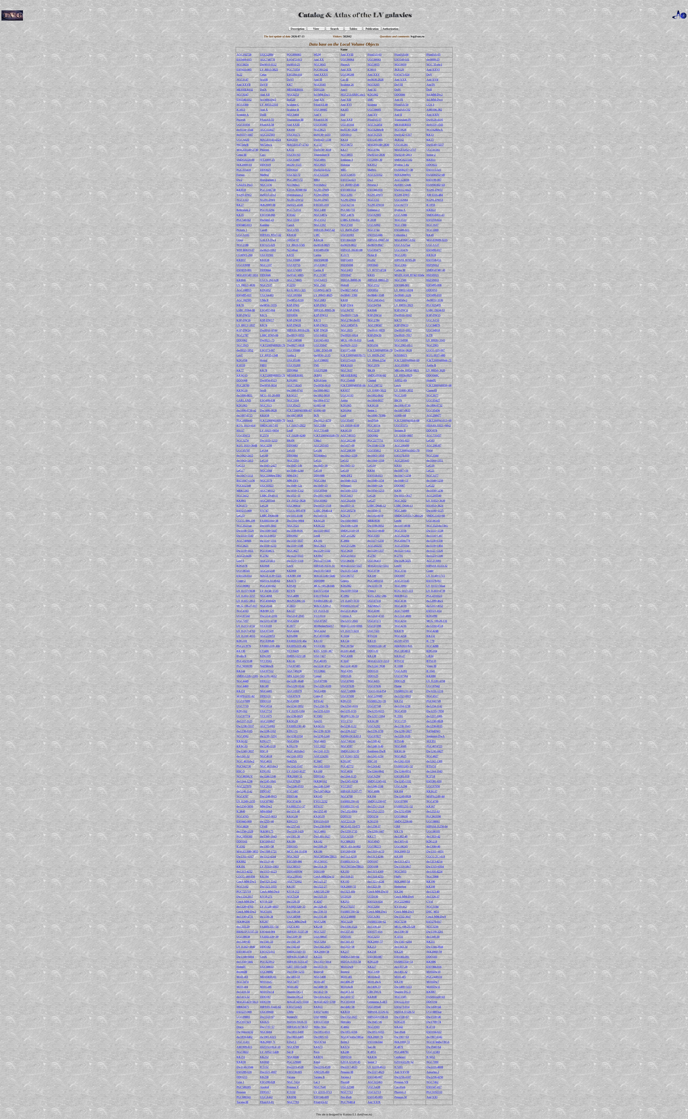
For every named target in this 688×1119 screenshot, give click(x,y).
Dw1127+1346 (322, 560)
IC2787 (371, 555)
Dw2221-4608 (434, 1067)
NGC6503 (373, 1026)
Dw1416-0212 (322, 996)
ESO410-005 (244, 69)
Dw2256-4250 (434, 1077)
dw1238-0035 (434, 726)
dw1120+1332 (322, 550)
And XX (319, 59)
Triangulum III (295, 119)
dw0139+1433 (322, 134)
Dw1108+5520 (245, 530)
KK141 (291, 661)
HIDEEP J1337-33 (247, 931)
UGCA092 (373, 224)
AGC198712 (374, 385)
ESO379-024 (321, 595)
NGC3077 (432, 395)
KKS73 (318, 1046)
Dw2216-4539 (322, 1067)
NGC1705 (293, 229)
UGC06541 (243, 570)
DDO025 (265, 169)
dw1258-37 (374, 826)
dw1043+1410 (375, 455)
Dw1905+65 (321, 1036)
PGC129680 (294, 1062)
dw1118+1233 (268, 545)
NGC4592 (242, 736)
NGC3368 (266, 470)
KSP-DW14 (374, 315)
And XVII (432, 79)
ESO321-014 (433, 610)
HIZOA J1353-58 (351, 961)
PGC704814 (348, 1102)
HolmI (263, 360)
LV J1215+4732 (245, 625)
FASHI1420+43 (435, 996)
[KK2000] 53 (402, 851)
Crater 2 (241, 580)
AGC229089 (374, 696)
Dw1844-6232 (244, 1031)
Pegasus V (293, 1087)
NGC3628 (347, 550)
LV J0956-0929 (403, 375)
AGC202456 (348, 500)
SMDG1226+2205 (247, 676)
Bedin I (345, 1041)
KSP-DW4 (347, 305)
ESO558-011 (433, 260)
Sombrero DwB (376, 751)
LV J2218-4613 (376, 1067)
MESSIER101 (268, 976)
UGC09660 (266, 1011)
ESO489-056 (321, 250)
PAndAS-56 (321, 119)
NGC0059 (400, 64)
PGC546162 (243, 219)
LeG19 (345, 470)
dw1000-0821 (322, 390)
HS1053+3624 (434, 505)
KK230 (398, 981)
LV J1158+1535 (269, 590)
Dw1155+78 (374, 585)
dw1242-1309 (434, 761)
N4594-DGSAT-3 (351, 736)
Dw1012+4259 (322, 420)
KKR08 (372, 996)
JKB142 (399, 139)
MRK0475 (242, 1006)
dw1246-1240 (322, 786)
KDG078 (241, 565)
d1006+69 (319, 410)
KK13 (430, 134)
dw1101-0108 (295, 515)
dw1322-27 (320, 886)
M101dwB (347, 986)
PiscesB (240, 119)
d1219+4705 (401, 640)
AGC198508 (294, 340)
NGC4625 (400, 756)
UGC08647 (320, 936)
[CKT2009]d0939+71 (353, 355)
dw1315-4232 (244, 871)
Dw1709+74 (433, 1021)
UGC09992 (320, 1016)
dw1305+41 (401, 841)
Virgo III (431, 666)
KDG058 (241, 360)
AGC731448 (321, 430)
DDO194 (431, 1001)
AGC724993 (267, 726)
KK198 (430, 886)
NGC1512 (320, 219)
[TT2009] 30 (374, 159)
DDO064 (292, 370)
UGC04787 (347, 310)
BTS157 (318, 806)
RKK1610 (347, 365)
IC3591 (398, 716)
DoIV (397, 89)
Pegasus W (400, 1097)
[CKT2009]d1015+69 (439, 420)
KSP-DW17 (267, 320)
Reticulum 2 (243, 209)
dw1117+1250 (375, 540)
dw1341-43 (347, 941)
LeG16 (430, 465)
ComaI (317, 676)
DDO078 (431, 430)
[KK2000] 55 (348, 886)
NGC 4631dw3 (269, 766)
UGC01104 (347, 124)
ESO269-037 (267, 841)
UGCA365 (293, 926)
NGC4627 (432, 756)
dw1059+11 (374, 510)
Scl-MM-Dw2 (434, 94)
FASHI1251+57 (296, 806)
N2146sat (292, 250)
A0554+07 (293, 239)
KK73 (398, 320)
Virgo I (371, 590)
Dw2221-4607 (268, 1072)
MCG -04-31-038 (297, 851)
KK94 (371, 470)
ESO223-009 (244, 1011)
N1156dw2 (320, 184)
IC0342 (291, 214)
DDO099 (319, 580)
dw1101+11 (320, 515)
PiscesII (345, 1082)
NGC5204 (373, 906)
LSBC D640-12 (376, 505)
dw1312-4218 (349, 856)
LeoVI (240, 560)
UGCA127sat (402, 244)
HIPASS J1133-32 (436, 565)
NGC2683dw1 (375, 300)
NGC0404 (293, 114)
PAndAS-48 (321, 104)
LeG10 (264, 460)
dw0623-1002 (268, 250)
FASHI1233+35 (376, 701)
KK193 (345, 871)
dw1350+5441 (244, 961)
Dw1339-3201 (434, 931)
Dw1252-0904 (349, 811)
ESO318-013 (375, 475)
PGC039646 (267, 640)
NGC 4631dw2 (245, 761)
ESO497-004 (267, 310)
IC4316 (398, 936)
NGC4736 (432, 801)
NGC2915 (242, 345)
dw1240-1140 (375, 746)
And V (318, 114)
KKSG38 (292, 816)
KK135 (371, 640)
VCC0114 (319, 615)
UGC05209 (293, 365)
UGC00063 (374, 59)
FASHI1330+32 (350, 911)
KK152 (398, 701)
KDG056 (372, 345)
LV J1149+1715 (435, 575)
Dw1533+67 (267, 1016)
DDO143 (319, 776)
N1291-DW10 (375, 204)
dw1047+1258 (402, 475)
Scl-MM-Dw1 (322, 94)
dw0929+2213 (349, 345)
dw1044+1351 (434, 460)
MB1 (344, 169)
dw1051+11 (293, 495)
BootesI (345, 971)
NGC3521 (293, 525)
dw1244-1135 (348, 776)
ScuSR (264, 79)
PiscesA (345, 64)
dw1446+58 (347, 1006)
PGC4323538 (244, 661)
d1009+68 (400, 415)
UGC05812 (374, 450)
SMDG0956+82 (376, 375)
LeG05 (291, 450)
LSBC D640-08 (269, 515)
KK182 (318, 841)
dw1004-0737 (322, 400)
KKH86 (431, 961)
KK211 (430, 941)
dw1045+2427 (268, 465)
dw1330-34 (293, 911)
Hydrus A (399, 209)
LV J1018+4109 (350, 425)
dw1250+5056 (244, 806)
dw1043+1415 (244, 460)
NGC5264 (320, 941)
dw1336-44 (374, 926)
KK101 (318, 540)
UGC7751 (266, 711)
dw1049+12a (294, 485)
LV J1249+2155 (245, 801)
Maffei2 (264, 174)
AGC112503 (267, 134)
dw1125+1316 (295, 560)
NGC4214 (400, 620)
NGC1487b (347, 214)
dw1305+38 (267, 846)
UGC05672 (243, 435)
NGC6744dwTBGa (352, 1036)
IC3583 (318, 716)
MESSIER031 (295, 89)
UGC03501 (266, 255)
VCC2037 (346, 786)
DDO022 (431, 164)
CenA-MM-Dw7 (246, 901)
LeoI (343, 415)
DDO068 (241, 380)
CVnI (429, 901)
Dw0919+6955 (295, 335)
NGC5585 (400, 996)
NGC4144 (266, 605)
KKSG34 (399, 751)
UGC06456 (347, 560)
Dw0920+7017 (403, 335)
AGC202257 (374, 545)
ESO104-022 (433, 1031)
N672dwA (266, 144)
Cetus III (241, 154)
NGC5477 (293, 981)
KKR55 (318, 1056)
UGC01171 (293, 134)
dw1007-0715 (244, 415)
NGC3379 (266, 480)
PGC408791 (401, 1051)
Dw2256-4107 (402, 1077)
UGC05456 (433, 410)
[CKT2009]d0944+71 (439, 360)
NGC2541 (320, 285)
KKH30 (291, 234)
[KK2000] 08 (267, 204)
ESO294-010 (294, 74)
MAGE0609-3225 (436, 239)
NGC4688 (373, 791)
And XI (371, 89)
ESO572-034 (321, 590)
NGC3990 (400, 585)
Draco (239, 1026)
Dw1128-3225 (402, 560)
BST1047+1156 (245, 480)
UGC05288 (320, 370)
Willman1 (346, 485)
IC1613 (240, 109)
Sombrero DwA (435, 736)
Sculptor (372, 104)
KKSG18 (372, 405)
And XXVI (432, 69)
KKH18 (241, 189)
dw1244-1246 (268, 776)
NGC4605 (320, 741)
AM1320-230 (321, 891)
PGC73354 (293, 69)
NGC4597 (347, 746)
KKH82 (241, 861)
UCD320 (346, 896)
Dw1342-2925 (322, 946)
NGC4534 (266, 706)
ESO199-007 (433, 179)
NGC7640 (320, 1087)
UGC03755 (293, 265)
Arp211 (318, 721)
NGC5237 (320, 931)
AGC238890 (348, 916)
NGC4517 (432, 696)
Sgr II (290, 1051)
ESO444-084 (267, 931)
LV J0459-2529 (350, 229)
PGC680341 (243, 1097)
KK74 (263, 325)
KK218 (371, 951)
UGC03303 (347, 234)
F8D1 (263, 365)
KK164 (398, 791)
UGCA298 (400, 786)
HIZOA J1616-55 (297, 1021)
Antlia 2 (291, 355)
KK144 (240, 671)
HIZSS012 (432, 265)
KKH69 (291, 570)
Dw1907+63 (401, 1036)
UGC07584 (401, 676)
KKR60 (264, 1062)
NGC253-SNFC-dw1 (353, 94)
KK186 (318, 851)
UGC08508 (293, 916)
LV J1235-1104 (296, 711)
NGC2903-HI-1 (403, 345)
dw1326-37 (432, 896)
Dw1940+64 (433, 1046)
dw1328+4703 (244, 906)
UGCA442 (266, 1097)
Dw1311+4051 (435, 851)
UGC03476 (401, 250)
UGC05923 (266, 485)
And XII (265, 94)
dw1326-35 (293, 901)
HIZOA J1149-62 (270, 580)
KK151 (240, 691)
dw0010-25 (293, 64)
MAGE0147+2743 (298, 144)
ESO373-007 (267, 350)
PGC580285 (243, 1087)
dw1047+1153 (244, 475)
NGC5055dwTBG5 (352, 866)
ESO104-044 (375, 1041)
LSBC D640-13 (403, 505)
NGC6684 (266, 1031)
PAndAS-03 (374, 54)
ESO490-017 (433, 250)
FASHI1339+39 (269, 936)
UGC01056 (243, 124)
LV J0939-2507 (376, 355)
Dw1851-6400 (295, 1031)
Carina (317, 255)
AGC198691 (321, 360)
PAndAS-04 (401, 54)
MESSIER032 (244, 89)
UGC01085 (320, 124)
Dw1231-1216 (434, 691)
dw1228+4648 (295, 681)
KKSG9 (431, 255)
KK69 (344, 300)
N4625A (292, 761)
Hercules (346, 1021)
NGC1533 (400, 219)
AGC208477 (433, 415)
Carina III (399, 270)
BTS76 (291, 590)
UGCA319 (347, 836)
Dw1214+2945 (295, 615)
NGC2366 (400, 265)
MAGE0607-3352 (404, 239)
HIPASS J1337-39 (297, 931)
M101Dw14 (267, 991)
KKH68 (264, 565)
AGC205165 (321, 445)
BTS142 (318, 701)
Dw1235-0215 (375, 711)
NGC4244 (293, 630)
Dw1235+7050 (435, 711)
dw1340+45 (243, 941)
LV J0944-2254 (376, 360)
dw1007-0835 (402, 410)
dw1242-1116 (402, 761)
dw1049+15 (321, 485)
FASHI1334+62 (376, 921)
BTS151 (431, 766)
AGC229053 (267, 635)
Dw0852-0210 (295, 300)
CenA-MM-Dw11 (324, 876)
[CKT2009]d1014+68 (406, 420)
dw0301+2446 (402, 184)
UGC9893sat (433, 1011)
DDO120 (372, 650)
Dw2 (239, 179)
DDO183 (431, 956)
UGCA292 (373, 726)
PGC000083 (294, 54)
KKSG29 (292, 721)
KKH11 (431, 159)
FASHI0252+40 (435, 174)
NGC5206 (320, 921)
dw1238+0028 (434, 721)
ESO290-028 (267, 1082)
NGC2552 (373, 285)
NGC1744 (373, 229)
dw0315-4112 (268, 194)
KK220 (398, 951)
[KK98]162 (320, 781)
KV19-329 (266, 901)
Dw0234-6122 (322, 169)
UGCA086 (400, 214)
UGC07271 (374, 620)
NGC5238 (400, 921)
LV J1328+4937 (269, 906)
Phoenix (264, 149)
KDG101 (241, 640)
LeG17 (240, 470)
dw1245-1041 (268, 781)
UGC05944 (320, 490)
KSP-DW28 (321, 330)
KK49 (430, 234)
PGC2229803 (402, 901)
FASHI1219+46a (297, 640)
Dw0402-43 (267, 219)
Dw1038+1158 (376, 445)
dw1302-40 (400, 836)
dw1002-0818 (322, 395)
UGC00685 (320, 109)
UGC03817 (320, 265)
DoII (429, 89)
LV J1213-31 (321, 610)
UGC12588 (347, 1087)
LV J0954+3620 (435, 370)
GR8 (397, 826)
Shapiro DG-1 (295, 991)
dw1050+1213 (375, 490)
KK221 (318, 956)
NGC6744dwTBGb (437, 1041)
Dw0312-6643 (402, 189)
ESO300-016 (375, 189)
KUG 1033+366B (246, 445)
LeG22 (430, 485)
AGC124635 (348, 174)
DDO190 (265, 1001)
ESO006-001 (401, 285)
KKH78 (399, 630)
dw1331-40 (320, 916)
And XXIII (293, 124)
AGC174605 (294, 280)
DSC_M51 (432, 911)
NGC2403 (347, 270)
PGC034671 (267, 550)
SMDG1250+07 (376, 801)
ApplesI (264, 1087)
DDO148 (292, 796)
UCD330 (372, 896)
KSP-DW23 (401, 325)
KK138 (371, 656)
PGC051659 (348, 1001)
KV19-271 (266, 896)
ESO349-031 (401, 59)
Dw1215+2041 (349, 620)
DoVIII (398, 84)
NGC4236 (400, 625)
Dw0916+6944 (268, 330)
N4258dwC (374, 605)
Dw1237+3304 (376, 716)
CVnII (263, 826)
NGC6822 (242, 1051)
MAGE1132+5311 (378, 565)
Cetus (263, 74)
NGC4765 (242, 816)
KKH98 (291, 1097)
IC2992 (345, 595)
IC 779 (430, 640)
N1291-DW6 (267, 199)
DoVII (263, 84)
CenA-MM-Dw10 (377, 891)
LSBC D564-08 (245, 310)
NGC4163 (242, 610)
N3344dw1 (320, 455)
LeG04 (264, 450)
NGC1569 (347, 224)
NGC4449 (242, 681)
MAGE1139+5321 (270, 575)
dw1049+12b (375, 485)
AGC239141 (294, 876)
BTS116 (372, 635)
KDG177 (265, 741)
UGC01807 (293, 159)
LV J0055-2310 (269, 104)
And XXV (373, 74)
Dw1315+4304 (435, 866)
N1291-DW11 (434, 189)
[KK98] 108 (294, 575)
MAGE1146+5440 (324, 575)
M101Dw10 (433, 971)
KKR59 (241, 1062)
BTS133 (431, 661)
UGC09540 (374, 1006)
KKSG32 (241, 741)
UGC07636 (374, 686)
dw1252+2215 (375, 811)
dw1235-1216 (322, 711)
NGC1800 (432, 229)
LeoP (290, 430)
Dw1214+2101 (268, 615)
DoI (343, 114)
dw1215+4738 (268, 620)
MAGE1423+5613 (247, 1001)
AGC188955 (243, 290)
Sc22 (239, 74)
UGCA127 (432, 244)
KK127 (291, 610)
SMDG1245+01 (376, 781)
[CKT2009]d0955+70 (272, 375)
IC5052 (430, 1056)
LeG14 (371, 465)
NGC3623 (320, 545)
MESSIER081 (295, 375)
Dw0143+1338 (322, 139)
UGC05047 (320, 345)
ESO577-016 (375, 931)
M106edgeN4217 (324, 625)
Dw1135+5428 (349, 570)
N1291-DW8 (321, 194)
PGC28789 (242, 385)
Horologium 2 (295, 194)
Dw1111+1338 (434, 530)
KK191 (240, 866)
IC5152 (264, 1067)
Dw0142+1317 (403, 134)
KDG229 (372, 961)
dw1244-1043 (434, 771)
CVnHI (264, 650)
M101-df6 (265, 986)
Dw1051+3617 (403, 495)
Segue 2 (431, 154)
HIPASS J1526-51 (378, 1011)
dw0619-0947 (375, 244)
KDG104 (431, 650)
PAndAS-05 (433, 54)
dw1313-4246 (375, 856)
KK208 (318, 926)
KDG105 (265, 656)
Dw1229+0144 (295, 686)
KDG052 (265, 290)
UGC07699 (243, 701)
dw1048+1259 (434, 480)
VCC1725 (400, 721)
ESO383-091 (401, 956)
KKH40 (241, 280)
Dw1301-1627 (322, 836)
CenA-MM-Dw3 (404, 911)
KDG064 (346, 410)
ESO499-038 (267, 400)
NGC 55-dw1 (434, 64)
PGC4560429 (268, 600)
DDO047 (346, 275)
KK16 (290, 149)
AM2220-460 (321, 1072)
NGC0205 (373, 84)
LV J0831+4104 (403, 290)
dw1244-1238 (244, 781)
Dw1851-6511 (322, 1031)
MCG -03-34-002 (351, 846)
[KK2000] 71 (267, 1041)
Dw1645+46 (374, 1021)
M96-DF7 (292, 475)
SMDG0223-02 (403, 159)
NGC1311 (373, 199)
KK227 (371, 966)
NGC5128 (293, 896)
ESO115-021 (433, 169)
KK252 (264, 1056)
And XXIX (374, 1102)
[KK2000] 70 (375, 1036)
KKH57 (345, 390)
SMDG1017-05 (269, 425)
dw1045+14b (294, 465)
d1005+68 (319, 405)
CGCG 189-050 (245, 876)
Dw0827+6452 (349, 290)
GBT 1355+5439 (297, 966)
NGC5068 (432, 876)
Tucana (291, 1077)
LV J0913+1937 (245, 325)
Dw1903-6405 (295, 1036)
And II (398, 114)
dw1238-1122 (348, 726)
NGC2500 (400, 280)
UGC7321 (373, 630)
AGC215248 (267, 570)
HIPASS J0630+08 (351, 250)
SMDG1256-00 (403, 821)
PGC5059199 (244, 666)
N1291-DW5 (401, 194)
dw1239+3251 (268, 736)
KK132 (430, 635)
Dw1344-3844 (434, 946)
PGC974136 (294, 801)
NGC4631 (266, 761)
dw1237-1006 (434, 716)
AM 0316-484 (434, 194)
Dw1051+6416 (322, 495)
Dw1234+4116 (349, 706)
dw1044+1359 (375, 460)
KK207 (264, 921)
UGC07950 (433, 786)
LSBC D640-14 (323, 510)
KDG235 (399, 1021)
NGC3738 (373, 570)
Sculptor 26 (347, 84)
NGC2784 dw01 (350, 320)
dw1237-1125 (244, 721)
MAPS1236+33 (350, 716)
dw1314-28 (320, 866)
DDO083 (292, 445)
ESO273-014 (401, 1006)
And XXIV (432, 114)
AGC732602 (294, 881)
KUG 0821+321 (296, 290)
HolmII (345, 285)
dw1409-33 (374, 986)
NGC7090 (432, 1062)
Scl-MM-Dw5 (268, 99)
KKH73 (291, 580)
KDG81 (291, 585)
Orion (239, 239)
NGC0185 (320, 84)
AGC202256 (401, 535)
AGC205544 (267, 500)
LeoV (290, 565)
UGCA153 (432, 320)
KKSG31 (319, 726)
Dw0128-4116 (434, 119)
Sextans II (400, 430)
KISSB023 (400, 355)
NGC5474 (242, 981)
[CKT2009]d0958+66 (353, 385)
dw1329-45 (320, 906)
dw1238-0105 (244, 731)
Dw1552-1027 (349, 1016)
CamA (290, 224)
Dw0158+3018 (322, 149)
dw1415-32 (243, 996)
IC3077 (291, 625)
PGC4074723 (434, 746)
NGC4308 (347, 656)
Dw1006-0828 (268, 410)
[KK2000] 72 (402, 1041)
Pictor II (372, 255)
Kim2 (317, 1062)
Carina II (319, 270)
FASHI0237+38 (403, 169)
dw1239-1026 (402, 736)
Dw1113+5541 (245, 535)
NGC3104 (293, 400)
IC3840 (240, 811)
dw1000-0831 (244, 395)
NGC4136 (400, 600)
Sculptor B (293, 109)
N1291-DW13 (434, 199)
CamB (263, 229)
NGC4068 (266, 595)
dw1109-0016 (295, 530)
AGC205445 (401, 460)
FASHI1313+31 (350, 861)
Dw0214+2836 (376, 154)
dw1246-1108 (375, 786)
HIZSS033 (432, 280)
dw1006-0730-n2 (246, 410)
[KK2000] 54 (402, 881)
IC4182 (240, 846)
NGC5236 (432, 926)
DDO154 (372, 816)
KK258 (264, 1077)
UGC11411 (243, 1041)
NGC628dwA (434, 129)
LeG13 (240, 465)
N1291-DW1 (321, 199)
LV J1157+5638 (245, 590)
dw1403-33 (293, 976)
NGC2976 (373, 365)
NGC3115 (266, 405)
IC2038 (371, 219)
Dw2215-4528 (295, 1067)
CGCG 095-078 (296, 510)
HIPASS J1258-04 (437, 826)
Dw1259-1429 (295, 831)
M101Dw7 (432, 981)
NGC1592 (320, 224)
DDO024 (292, 169)
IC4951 (371, 1051)
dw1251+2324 (375, 806)
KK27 (240, 204)
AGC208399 (348, 450)
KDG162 (241, 711)
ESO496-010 (433, 295)
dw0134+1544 (244, 129)
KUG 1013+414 (245, 425)
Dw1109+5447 (268, 530)
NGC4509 (293, 701)
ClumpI (371, 380)
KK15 (430, 139)
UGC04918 (433, 330)
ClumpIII (431, 390)
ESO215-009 (244, 510)
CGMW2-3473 (322, 290)
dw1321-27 (320, 881)
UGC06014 (293, 505)
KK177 (371, 836)
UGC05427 (433, 400)
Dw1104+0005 (349, 520)
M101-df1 (346, 976)
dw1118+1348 (295, 545)
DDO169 (319, 871)
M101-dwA (374, 981)
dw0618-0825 (322, 244)
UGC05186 (293, 360)
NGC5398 (373, 971)
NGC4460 (242, 686)
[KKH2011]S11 (403, 645)
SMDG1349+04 (350, 956)
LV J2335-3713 (323, 1092)
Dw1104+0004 (295, 520)
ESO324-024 (375, 901)
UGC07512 (266, 671)
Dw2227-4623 (375, 1072)
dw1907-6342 (434, 1036)
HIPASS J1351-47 (297, 961)
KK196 (430, 881)
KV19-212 (293, 891)
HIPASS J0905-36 (324, 310)
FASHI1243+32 (403, 766)
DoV (429, 74)
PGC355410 (243, 169)
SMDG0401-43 (435, 214)
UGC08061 (433, 821)
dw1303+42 (433, 836)
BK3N (371, 370)
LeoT (239, 355)
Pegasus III (347, 1072)
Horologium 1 (268, 179)
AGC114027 (267, 129)
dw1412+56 (321, 991)
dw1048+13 (401, 480)
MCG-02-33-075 (350, 826)
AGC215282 (348, 535)
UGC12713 (374, 1092)
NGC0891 (320, 159)
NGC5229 (347, 921)
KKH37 (241, 260)
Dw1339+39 (294, 936)
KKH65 (241, 500)
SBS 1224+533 (295, 676)
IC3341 (430, 671)
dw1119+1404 (434, 545)
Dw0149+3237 (435, 144)
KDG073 (241, 505)
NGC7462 (432, 1082)
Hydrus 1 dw (401, 164)
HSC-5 (240, 771)
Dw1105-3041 (268, 525)
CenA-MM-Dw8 (296, 921)
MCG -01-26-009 (270, 395)
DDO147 (265, 791)
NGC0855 (347, 154)
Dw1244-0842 (375, 771)
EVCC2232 (320, 801)
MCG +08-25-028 (404, 926)
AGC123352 (374, 174)
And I (344, 89)
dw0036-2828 (375, 79)
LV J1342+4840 (245, 946)
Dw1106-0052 (375, 525)
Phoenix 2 (400, 1092)
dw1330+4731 (244, 916)
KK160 (318, 771)
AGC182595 (243, 300)
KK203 (345, 901)
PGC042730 (243, 766)
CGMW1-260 (244, 255)
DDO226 (319, 89)
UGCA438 (373, 1087)
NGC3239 (373, 430)
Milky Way (320, 1026)
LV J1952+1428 (269, 1051)
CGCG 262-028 (269, 280)
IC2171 (345, 255)
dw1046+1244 (295, 470)
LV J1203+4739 (435, 590)
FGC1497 (292, 791)
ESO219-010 (321, 821)
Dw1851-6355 (375, 1031)
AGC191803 (401, 365)
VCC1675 (266, 716)
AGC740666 (243, 540)
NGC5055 (400, 871)
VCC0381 (320, 645)
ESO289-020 (244, 1072)
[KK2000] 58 (321, 951)
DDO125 (372, 676)
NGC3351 (293, 460)
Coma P (318, 696)
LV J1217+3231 (350, 630)
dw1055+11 (347, 505)
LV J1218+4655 (245, 635)
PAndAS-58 (267, 124)
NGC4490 (320, 691)
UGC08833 (266, 966)
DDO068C (432, 375)
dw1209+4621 (434, 600)
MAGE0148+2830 (378, 144)
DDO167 (372, 861)
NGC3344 (432, 455)
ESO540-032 (244, 99)
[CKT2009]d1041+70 (406, 450)
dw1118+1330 (434, 540)
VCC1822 (320, 746)
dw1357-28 (400, 966)
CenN (263, 956)
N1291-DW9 (321, 189)
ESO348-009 (321, 1097)
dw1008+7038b (376, 415)
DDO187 (265, 996)
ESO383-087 (375, 956)
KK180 (291, 841)
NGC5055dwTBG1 (325, 856)
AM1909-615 (244, 1046)
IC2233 (291, 285)
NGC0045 (320, 64)
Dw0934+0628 (403, 350)
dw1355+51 (321, 966)
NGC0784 (373, 149)
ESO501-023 (401, 440)
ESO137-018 (321, 1021)
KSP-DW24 (243, 330)
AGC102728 (243, 54)
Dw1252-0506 (402, 811)
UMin (290, 1011)
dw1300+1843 (268, 836)
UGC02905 (374, 214)
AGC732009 (401, 610)
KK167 (430, 806)
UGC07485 (293, 666)
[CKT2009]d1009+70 (272, 420)
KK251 (240, 1056)
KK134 (345, 640)
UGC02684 (401, 199)
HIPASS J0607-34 (378, 239)
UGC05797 (243, 450)
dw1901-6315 (268, 1036)
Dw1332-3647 (402, 916)
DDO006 (399, 94)
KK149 (264, 686)
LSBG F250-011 (350, 219)
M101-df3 (242, 976)
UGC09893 (243, 1016)
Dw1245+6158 (349, 781)
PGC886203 (348, 841)
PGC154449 (348, 380)
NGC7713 (347, 1092)
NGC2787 (242, 335)
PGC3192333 (434, 1092)
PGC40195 (320, 661)
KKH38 (264, 260)
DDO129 (399, 681)
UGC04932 (320, 335)
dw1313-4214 (434, 861)
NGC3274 (242, 440)
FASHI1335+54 (269, 926)
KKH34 (318, 239)
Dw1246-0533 (295, 786)
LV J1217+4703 (245, 630)
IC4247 (318, 901)
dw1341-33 (266, 941)
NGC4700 (347, 796)
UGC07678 (293, 696)
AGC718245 (294, 385)
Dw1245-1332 (402, 781)
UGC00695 (374, 109)
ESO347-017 (433, 1087)
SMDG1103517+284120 (408, 515)
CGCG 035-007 (435, 350)
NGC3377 (432, 475)
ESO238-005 (294, 1072)
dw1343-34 (400, 946)
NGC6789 (293, 1046)
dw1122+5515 (295, 555)
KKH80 (431, 676)
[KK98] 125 (267, 610)
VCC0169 (266, 625)
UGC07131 (374, 600)
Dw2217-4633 (349, 1067)
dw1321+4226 (375, 881)
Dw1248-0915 (268, 796)
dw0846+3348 (375, 295)
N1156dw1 (293, 184)
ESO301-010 (321, 204)
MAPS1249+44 (435, 796)
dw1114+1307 (434, 535)
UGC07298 (374, 625)
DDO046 (265, 275)
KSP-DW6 (293, 310)
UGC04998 (401, 340)
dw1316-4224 (434, 871)
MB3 (317, 179)
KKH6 (291, 129)
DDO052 (372, 290)
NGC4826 (242, 826)
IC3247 (345, 661)
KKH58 (264, 415)
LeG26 (371, 495)
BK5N (398, 400)
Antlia (344, 400)
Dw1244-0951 (402, 771)
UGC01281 (401, 144)
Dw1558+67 (401, 1016)
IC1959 (430, 204)
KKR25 (264, 1021)
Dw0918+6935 (376, 330)
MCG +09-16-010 (351, 340)
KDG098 (292, 635)
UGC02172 (293, 174)
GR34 (429, 656)
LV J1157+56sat (435, 585)
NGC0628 (400, 129)
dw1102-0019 (375, 515)
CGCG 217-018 (435, 856)
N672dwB (242, 144)
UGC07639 (347, 686)
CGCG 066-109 (245, 520)
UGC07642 (433, 686)
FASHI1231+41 (403, 691)
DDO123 (372, 671)
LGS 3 (430, 104)
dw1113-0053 (268, 535)
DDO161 (241, 841)
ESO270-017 (433, 921)
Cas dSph (399, 1087)
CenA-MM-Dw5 (246, 881)
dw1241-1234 (375, 756)
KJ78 (429, 335)
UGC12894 (266, 54)
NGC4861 (320, 831)
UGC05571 (401, 425)
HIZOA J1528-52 (404, 1011)
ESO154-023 (348, 179)
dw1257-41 (293, 826)
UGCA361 (373, 916)
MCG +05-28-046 (324, 585)
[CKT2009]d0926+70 (272, 345)
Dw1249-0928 (402, 796)
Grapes (345, 580)
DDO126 (346, 676)
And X (264, 109)
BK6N (291, 440)
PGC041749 (433, 701)
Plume (398, 686)
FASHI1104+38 (269, 520)
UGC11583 (433, 1051)
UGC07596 (320, 681)
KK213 (371, 946)
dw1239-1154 (295, 736)
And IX (398, 99)
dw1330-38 (266, 916)
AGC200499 (401, 445)
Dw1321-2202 (268, 881)
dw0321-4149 (295, 204)
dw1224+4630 (349, 666)
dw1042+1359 (349, 455)
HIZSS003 (347, 260)
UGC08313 (293, 866)
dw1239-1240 (322, 736)
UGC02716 (347, 204)
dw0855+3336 (434, 300)
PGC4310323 (434, 595)
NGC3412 (242, 495)
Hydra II (241, 656)
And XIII (346, 99)
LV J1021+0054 (269, 430)
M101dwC (266, 981)
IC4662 (345, 1026)
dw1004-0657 (375, 400)
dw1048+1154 (375, 480)
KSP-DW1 (293, 305)
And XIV (319, 99)
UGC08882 (266, 971)
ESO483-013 (244, 224)
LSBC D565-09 (323, 350)
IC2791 (398, 555)
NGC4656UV (244, 776)
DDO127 (265, 681)
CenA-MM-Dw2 (246, 911)
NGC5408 (320, 976)
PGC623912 (267, 961)
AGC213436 (243, 555)
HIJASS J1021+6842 (438, 425)
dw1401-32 (400, 971)
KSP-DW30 (374, 335)
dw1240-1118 (268, 746)
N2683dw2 (400, 300)
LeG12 (345, 460)
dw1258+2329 (244, 831)
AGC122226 (321, 174)
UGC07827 (374, 736)
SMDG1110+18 (350, 530)
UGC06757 (347, 575)
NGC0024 (242, 64)
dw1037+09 (347, 445)
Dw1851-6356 (349, 1031)
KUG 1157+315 (403, 590)
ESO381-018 (401, 776)
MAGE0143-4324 (270, 139)
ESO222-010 (401, 1001)
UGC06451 (374, 560)
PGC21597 (320, 275)
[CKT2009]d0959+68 (439, 385)
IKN (316, 415)
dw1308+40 (433, 846)
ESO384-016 (433, 966)
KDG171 (292, 731)
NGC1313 (242, 199)
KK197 (291, 886)
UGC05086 (293, 350)
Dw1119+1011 (244, 550)
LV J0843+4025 (323, 295)
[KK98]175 (266, 831)
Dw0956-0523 (268, 380)
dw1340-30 (432, 936)
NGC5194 (432, 906)
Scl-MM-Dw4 (434, 99)
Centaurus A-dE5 (377, 1001)
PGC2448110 (434, 976)
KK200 (398, 891)
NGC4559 (400, 711)
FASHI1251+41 (350, 806)
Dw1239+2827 (403, 731)
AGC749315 (348, 435)
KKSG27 (399, 656)
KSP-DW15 (433, 315)
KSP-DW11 (401, 310)
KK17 (344, 149)
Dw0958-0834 (268, 385)
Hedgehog (400, 886)
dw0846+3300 (349, 295)
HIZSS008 (347, 265)
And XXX (400, 79)
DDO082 (372, 435)
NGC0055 (373, 64)
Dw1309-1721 (268, 851)
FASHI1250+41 (350, 801)
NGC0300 (242, 104)
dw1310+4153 (375, 851)
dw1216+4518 (434, 625)
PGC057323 (243, 1021)
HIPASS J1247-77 (351, 791)
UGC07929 (293, 781)
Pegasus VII (401, 1082)
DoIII (263, 114)
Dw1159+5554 (349, 590)
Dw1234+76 (321, 706)
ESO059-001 (244, 270)
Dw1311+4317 (245, 856)
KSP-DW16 (243, 320)
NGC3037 (347, 370)
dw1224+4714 (322, 666)
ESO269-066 (294, 861)
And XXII (346, 119)
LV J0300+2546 (350, 184)
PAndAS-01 (267, 1102)
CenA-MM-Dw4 (269, 891)
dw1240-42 (374, 741)
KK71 (263, 315)
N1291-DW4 (348, 199)
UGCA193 (347, 395)
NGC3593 (373, 535)
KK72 (317, 320)
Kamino (264, 224)
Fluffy (397, 876)
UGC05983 (320, 500)
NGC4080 (293, 595)
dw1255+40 (267, 821)
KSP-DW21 (321, 325)
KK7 (290, 84)
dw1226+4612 (268, 676)
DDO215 (241, 1077)
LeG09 (264, 455)
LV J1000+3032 (403, 390)
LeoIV (398, 565)
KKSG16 (241, 390)
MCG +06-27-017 (246, 605)
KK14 (344, 139)
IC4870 (398, 1046)
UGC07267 (320, 620)
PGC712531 (294, 209)
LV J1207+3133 (350, 600)
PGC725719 (243, 891)
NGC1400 (320, 209)
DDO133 (265, 701)
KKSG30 (372, 721)
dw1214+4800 (402, 615)
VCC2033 (266, 786)
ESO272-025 (294, 1006)
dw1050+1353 (349, 490)
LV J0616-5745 (296, 244)
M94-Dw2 (266, 806)
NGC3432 (400, 500)
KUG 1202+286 (376, 595)
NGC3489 (400, 510)
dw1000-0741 (295, 390)
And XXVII (243, 84)
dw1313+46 (267, 861)
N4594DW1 (433, 731)
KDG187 (346, 761)
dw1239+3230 (322, 731)
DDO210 (346, 1056)
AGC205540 (433, 495)
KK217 (345, 951)
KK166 (371, 796)
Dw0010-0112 (268, 64)
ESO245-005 (375, 139)
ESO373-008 (348, 350)
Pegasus (241, 1092)
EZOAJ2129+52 (404, 1062)
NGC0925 (320, 164)
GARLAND (243, 400)
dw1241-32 (243, 756)
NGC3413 (347, 495)
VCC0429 (293, 650)
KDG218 (431, 841)
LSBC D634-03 (435, 310)
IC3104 (345, 635)
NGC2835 (347, 330)
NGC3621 (242, 545)
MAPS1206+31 (296, 600)
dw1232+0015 (402, 696)
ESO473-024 (401, 74)
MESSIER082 (349, 375)
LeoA (397, 385)
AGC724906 (348, 691)
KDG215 (292, 821)
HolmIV (241, 966)
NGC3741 (400, 570)
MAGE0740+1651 (247, 275)
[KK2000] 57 (375, 941)
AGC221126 (348, 821)
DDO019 (265, 164)
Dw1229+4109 (322, 686)
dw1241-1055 (295, 756)
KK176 (398, 831)
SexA (290, 420)
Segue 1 (372, 410)
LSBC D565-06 (269, 335)
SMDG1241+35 (350, 751)
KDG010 (292, 139)
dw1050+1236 (434, 490)
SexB (263, 390)
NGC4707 (242, 796)
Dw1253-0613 (268, 816)
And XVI (346, 104)
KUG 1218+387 (323, 650)
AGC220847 (267, 721)
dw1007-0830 (295, 415)
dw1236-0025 (295, 716)
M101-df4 (242, 986)
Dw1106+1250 (349, 525)
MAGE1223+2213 (378, 661)
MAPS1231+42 (245, 696)
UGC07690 (347, 696)
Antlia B (431, 365)
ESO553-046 (375, 234)
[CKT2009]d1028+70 (326, 435)
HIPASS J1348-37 (297, 956)
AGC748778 (267, 59)
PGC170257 (348, 906)
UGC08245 (401, 846)
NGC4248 (432, 630)
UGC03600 (293, 260)
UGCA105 (242, 234)
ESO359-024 (433, 219)
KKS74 (345, 1046)
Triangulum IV (402, 119)
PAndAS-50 (401, 104)
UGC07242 (243, 615)
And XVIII (347, 54)
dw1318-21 (347, 876)
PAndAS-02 (321, 1102)
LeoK (370, 340)
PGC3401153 (375, 580)
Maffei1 (371, 169)
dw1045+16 (321, 465)
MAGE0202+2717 (405, 149)
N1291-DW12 (295, 199)
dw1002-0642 (375, 395)
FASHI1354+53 (403, 961)
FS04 (429, 450)
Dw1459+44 (433, 1006)
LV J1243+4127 (296, 771)
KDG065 (346, 405)
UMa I (317, 440)
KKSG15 (241, 375)
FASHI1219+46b (270, 645)
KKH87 (431, 991)
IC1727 (318, 144)
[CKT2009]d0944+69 (406, 360)
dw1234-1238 (402, 706)
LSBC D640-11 (269, 495)
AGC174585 (294, 270)
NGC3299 (266, 445)
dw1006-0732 (434, 405)
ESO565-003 (321, 340)
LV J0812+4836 (245, 285)
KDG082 (346, 585)
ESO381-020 (433, 781)
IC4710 (430, 1026)
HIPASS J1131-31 (324, 565)
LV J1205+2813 (245, 600)
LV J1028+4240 (296, 435)
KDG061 (292, 380)
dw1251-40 (293, 811)
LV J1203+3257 (245, 595)
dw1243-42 (374, 766)
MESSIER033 (402, 124)
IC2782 (264, 555)
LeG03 (430, 440)
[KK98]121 (401, 595)
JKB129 (399, 69)
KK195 (345, 881)
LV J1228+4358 (435, 681)
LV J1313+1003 (269, 866)
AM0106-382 (434, 109)
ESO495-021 (244, 295)
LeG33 (240, 515)
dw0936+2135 (322, 355)
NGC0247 (242, 94)
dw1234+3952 (295, 706)
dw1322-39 (374, 886)
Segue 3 (372, 1062)
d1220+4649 (348, 650)
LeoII (317, 535)
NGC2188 (242, 244)
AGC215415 (267, 560)
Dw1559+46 (433, 1016)
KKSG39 (319, 816)
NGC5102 (242, 886)
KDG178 (292, 746)
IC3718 (430, 776)
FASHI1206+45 (323, 600)
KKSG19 (346, 430)
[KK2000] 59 (434, 951)
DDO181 (346, 936)
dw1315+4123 (268, 871)
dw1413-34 (347, 991)
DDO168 (372, 866)
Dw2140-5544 (244, 1067)
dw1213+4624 (349, 610)
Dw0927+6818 (295, 345)
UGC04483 (266, 295)
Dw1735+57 (267, 1026)
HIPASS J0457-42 (324, 229)
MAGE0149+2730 (247, 149)
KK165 (318, 796)
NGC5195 (266, 911)
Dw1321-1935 (268, 886)
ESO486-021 (401, 229)
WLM (317, 54)
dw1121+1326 (434, 550)
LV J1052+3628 (296, 500)
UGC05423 (293, 405)
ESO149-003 (375, 1097)
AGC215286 (348, 545)
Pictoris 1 (241, 229)
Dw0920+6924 (349, 335)
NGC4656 (347, 771)
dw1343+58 (347, 946)
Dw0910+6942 (403, 315)
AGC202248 (348, 440)
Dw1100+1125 (434, 510)
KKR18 (345, 1011)
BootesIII (241, 971)
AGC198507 (374, 325)
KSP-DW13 (321, 315)
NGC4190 (373, 610)
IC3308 (398, 666)
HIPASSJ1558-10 (377, 1016)
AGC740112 (267, 490)
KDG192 (265, 771)
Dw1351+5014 (322, 961)
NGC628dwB (375, 129)
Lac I (317, 1082)
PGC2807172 (295, 179)
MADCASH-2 (322, 605)
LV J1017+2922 (296, 425)
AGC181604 (294, 295)
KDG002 (372, 94)
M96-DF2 (346, 475)
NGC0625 (320, 129)
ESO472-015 (294, 59)
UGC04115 (320, 280)
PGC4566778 (402, 540)
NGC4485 (266, 691)
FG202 (371, 260)
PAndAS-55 (267, 119)
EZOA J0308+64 (297, 189)
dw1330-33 (320, 911)
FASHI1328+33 (296, 906)
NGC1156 (266, 184)
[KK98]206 (243, 921)
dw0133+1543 (434, 124)
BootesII (318, 971)
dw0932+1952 (244, 350)
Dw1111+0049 (375, 530)
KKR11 (318, 1006)
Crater (429, 570)
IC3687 (318, 761)
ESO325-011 (267, 951)
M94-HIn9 (266, 811)
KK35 (240, 214)
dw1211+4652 (434, 605)
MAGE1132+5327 (351, 565)
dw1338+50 (401, 931)
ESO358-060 (267, 214)
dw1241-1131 (321, 751)
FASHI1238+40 (296, 726)
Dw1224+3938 (376, 666)
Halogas (345, 164)
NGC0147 (242, 79)
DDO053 (431, 290)
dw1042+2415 (244, 455)
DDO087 (399, 485)
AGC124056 (401, 179)
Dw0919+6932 (403, 330)
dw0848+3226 (402, 295)
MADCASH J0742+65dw (409, 275)
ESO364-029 (348, 239)
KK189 (398, 856)
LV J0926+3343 (435, 340)
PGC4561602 (268, 585)
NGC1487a (320, 214)
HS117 (240, 430)
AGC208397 (433, 445)
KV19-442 (400, 906)
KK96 (398, 490)
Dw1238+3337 (245, 726)
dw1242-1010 (322, 766)
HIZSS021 (432, 275)
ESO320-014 (244, 575)
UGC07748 (374, 706)
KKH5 (344, 109)
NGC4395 (347, 671)
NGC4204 (293, 620)
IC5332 (291, 1092)
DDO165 (292, 846)
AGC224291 (321, 756)
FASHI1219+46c (297, 645)
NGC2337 (266, 265)
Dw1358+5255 (295, 971)
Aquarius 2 (432, 1072)
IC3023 (291, 605)
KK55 (290, 255)
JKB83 (318, 375)
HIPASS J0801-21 (378, 280)
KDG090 (431, 615)
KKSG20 (319, 520)
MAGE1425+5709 (324, 1001)
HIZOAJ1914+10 (270, 1046)
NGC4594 (293, 741)
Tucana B (319, 1077)
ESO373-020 (348, 360)
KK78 (263, 370)
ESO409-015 (244, 59)
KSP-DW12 (243, 315)
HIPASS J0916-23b (298, 330)
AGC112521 (374, 134)
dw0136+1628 (349, 129)
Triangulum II (321, 154)
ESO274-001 (321, 1011)
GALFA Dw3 (244, 184)
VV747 (264, 510)
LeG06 (318, 450)
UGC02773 (401, 204)
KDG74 (345, 515)
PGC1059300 (244, 836)
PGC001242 (321, 69)
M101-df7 (319, 981)
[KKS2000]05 (402, 174)
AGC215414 (348, 555)
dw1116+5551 (268, 540)
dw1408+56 (321, 986)
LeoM (397, 520)
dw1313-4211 (402, 861)
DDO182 (265, 946)
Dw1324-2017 (244, 896)
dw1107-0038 (402, 525)
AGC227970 (243, 786)
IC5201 (398, 1067)
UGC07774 (243, 716)
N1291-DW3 (375, 194)
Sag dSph (399, 1031)
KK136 (240, 650)
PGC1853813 (402, 650)
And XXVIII (401, 1072)
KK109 (371, 575)
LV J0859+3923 (403, 305)
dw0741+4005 (295, 275)
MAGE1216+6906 (351, 625)
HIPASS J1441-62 (270, 1006)
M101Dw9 (347, 966)
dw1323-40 (432, 891)
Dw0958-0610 (322, 385)
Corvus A (346, 615)
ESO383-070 (244, 951)
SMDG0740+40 (435, 270)
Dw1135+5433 (322, 570)
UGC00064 (347, 59)
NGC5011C (321, 861)
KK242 (398, 1026)
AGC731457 (433, 435)
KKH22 (431, 209)
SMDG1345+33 (296, 951)
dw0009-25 (432, 59)
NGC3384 (320, 480)
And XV (372, 114)
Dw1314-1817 (402, 866)
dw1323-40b (348, 891)
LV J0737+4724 (376, 270)
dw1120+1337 (375, 550)
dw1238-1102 (268, 731)
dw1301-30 (293, 836)
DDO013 (346, 134)
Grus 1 (240, 1082)
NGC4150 (400, 605)
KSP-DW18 (294, 320)
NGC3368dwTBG (270, 475)
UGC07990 (401, 801)
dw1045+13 (347, 465)
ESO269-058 (348, 851)
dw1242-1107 (295, 766)
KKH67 (318, 555)
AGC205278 (348, 510)
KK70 (240, 305)
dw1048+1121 (349, 480)
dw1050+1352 (295, 490)
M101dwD (373, 976)
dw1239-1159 (375, 731)
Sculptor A (242, 114)
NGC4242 (320, 630)
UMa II (264, 300)
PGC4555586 (321, 635)
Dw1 (370, 179)
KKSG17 (292, 395)
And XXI (431, 1097)
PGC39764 (347, 645)
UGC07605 (347, 681)
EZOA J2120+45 (350, 1062)
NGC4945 (373, 841)
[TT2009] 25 (267, 159)
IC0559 (240, 365)
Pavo (316, 1051)
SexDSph (372, 420)
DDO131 (265, 696)
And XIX (346, 69)
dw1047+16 (401, 470)
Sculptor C (293, 104)
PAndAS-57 (374, 119)
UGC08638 (243, 936)
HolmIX (431, 380)
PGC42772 (347, 766)
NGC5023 (293, 856)
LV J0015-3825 (269, 69)
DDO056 (292, 315)
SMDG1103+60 (435, 515)
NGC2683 (320, 300)
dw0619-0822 (349, 244)
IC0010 (371, 69)
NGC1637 (432, 224)
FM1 (316, 365)
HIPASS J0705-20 (404, 260)
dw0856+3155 (268, 305)
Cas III (344, 79)
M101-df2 (292, 986)
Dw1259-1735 (349, 831)
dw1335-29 (243, 926)
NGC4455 (373, 681)
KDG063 (241, 405)
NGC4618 (266, 756)
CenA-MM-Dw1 (377, 911)
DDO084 (292, 455)
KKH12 (372, 164)
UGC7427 (320, 656)
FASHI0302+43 (435, 184)
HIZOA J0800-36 (351, 280)
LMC (317, 234)
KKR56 (372, 1056)
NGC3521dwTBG (437, 525)
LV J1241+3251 (350, 756)
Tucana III (242, 1102)
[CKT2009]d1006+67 (299, 410)
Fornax (240, 174)
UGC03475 (374, 250)
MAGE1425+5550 (298, 1001)
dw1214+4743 (375, 615)
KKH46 (372, 310)
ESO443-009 (244, 821)
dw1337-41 (347, 931)
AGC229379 (294, 691)
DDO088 (319, 475)
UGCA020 (242, 139)
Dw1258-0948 (322, 826)
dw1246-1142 (244, 791)
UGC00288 (347, 74)
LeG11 (318, 460)
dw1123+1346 (434, 555)
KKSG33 (241, 746)
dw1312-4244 (268, 856)
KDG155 (346, 701)
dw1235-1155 (348, 711)
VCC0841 (320, 671)
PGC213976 (243, 645)
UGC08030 (401, 816)
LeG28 (264, 505)
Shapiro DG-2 (295, 996)
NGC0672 (347, 144)
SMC (370, 99)
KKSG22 (319, 525)
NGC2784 (373, 320)
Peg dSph (346, 1097)
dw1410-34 (243, 991)
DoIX (263, 89)
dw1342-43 (293, 946)
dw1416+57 (347, 996)
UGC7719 (242, 706)
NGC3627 (293, 550)
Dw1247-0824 (322, 791)
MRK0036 (373, 520)
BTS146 (399, 741)
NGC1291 (347, 194)
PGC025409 (433, 305)
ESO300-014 (348, 189)
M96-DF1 (292, 480)
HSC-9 (264, 751)
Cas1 (263, 154)
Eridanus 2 (373, 209)
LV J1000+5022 (376, 390)
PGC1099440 (244, 420)
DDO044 (265, 270)
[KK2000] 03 (244, 164)
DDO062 (241, 340)
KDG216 (372, 821)
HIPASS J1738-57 (297, 1026)
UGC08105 (433, 831)
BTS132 (399, 661)
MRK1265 (242, 490)
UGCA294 (373, 776)
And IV (430, 84)
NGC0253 (293, 94)
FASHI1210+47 (350, 605)
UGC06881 (243, 585)
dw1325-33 (320, 896)
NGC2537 (266, 285)
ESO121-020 (267, 244)
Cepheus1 (400, 1056)
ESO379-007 (433, 580)
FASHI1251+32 (403, 806)
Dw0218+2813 (403, 154)
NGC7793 (293, 1102)
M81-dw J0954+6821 (406, 370)
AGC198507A (349, 325)
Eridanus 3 (347, 159)
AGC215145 (401, 580)
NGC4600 (400, 746)
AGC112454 (374, 124)
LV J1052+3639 (435, 500)
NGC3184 (320, 425)
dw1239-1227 (349, 731)
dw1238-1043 (402, 726)
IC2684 (345, 540)
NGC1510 (293, 219)
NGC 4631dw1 (296, 751)
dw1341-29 (293, 941)
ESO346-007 (375, 1077)
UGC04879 (433, 325)
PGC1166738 (268, 189)
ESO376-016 (401, 455)
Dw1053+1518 (322, 505)
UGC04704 (374, 305)
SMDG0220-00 (245, 159)
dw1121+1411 (402, 550)
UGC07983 (266, 801)
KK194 (264, 876)
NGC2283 (400, 255)
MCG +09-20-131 (436, 620)
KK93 (398, 465)
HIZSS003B (321, 260)
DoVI (290, 79)
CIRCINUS (374, 991)
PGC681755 (348, 209)
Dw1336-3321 (349, 926)
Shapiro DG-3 (402, 991)
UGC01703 (293, 154)
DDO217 (265, 1092)
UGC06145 (433, 520)
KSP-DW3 (320, 305)
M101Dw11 (433, 986)
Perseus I (372, 184)
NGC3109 (400, 395)
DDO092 (292, 535)
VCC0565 (266, 661)
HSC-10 (372, 761)
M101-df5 (400, 976)
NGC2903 (432, 345)
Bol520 (291, 99)
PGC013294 (267, 209)
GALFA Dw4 (268, 239)
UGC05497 (347, 420)
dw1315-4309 (375, 871)
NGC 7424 (293, 1082)
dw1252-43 (432, 811)
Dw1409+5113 (403, 986)
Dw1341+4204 (403, 941)
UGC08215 (374, 846)
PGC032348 (243, 485)
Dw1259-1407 (375, 831)
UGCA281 (400, 671)
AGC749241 (348, 741)
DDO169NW (294, 871)
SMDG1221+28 (296, 656)
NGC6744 (320, 1041)
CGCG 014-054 (376, 691)
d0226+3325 (294, 164)
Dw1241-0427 (434, 751)
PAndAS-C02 (402, 109)
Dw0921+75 (267, 340)
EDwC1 (291, 1041)
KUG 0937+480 (435, 355)
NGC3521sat (244, 525)
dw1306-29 (320, 846)
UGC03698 (243, 265)
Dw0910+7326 (349, 315)
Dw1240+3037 (245, 751)
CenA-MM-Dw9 (436, 916)
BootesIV (292, 1016)
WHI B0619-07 (245, 250)
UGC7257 (242, 620)
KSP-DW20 (294, 325)
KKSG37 (431, 791)
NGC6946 (293, 1056)
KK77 (240, 370)
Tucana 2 (346, 1077)
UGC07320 (266, 630)
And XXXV (321, 74)
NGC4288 (432, 645)
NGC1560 (400, 224)
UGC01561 (433, 149)
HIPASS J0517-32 (270, 234)
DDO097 (399, 575)
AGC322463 (374, 1082)
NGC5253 (373, 936)
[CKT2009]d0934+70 (380, 350)
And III (318, 79)
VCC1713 (346, 721)
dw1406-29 (347, 981)
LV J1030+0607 (403, 435)
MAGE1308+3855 (247, 851)
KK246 (345, 1051)
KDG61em (320, 380)
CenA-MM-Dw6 (404, 896)
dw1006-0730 (402, 405)
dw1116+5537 (295, 540)
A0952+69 (400, 380)
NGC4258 (400, 635)
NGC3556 (400, 530)
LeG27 (371, 500)
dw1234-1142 (434, 706)
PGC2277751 (375, 440)
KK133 (318, 640)
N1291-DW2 (244, 194)
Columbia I (400, 234)
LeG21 (430, 470)
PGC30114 (373, 425)
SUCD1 (431, 741)
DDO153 (346, 816)
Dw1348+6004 (245, 956)
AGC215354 (401, 545)
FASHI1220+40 (376, 645)
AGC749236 (294, 671)
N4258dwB (266, 666)
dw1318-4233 (375, 876)
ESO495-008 (433, 285)
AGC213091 (433, 560)
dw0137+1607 (244, 134)
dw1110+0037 (322, 530)
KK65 (371, 275)
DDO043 (372, 265)
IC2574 (264, 435)
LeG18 (318, 470)
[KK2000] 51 (294, 776)
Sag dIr (371, 1046)
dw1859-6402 (244, 1036)
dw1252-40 (320, 811)
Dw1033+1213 (268, 440)
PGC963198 (433, 816)
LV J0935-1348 (269, 355)
